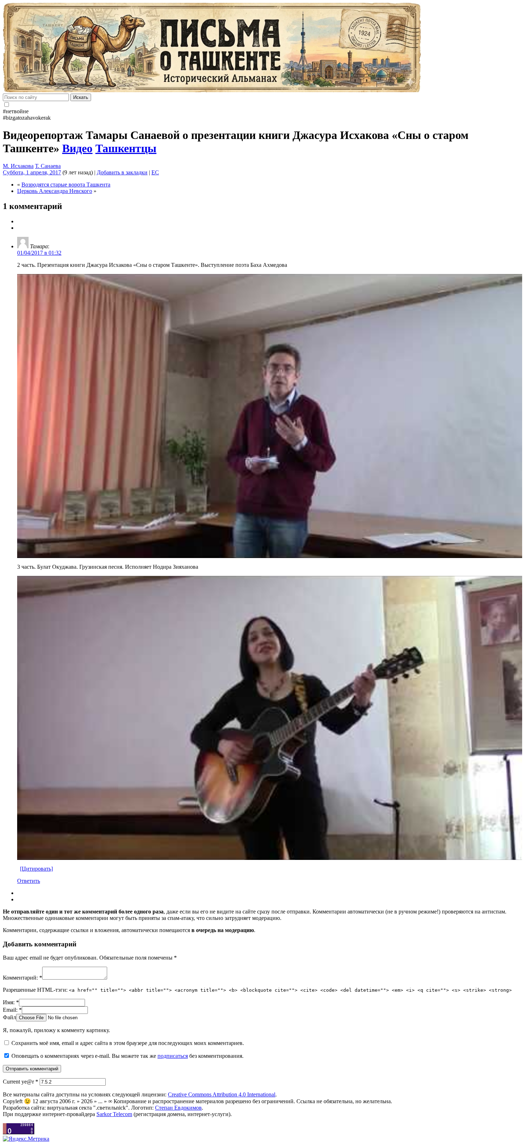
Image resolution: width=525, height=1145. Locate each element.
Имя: (11, 1002)
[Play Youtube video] (269, 416)
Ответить (28, 881)
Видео (77, 148)
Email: (12, 1010)
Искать (80, 97)
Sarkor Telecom (114, 1114)
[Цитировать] (36, 869)
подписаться (173, 1056)
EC (155, 172)
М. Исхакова (18, 166)
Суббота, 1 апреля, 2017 (32, 172)
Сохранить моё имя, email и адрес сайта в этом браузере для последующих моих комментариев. (127, 1043)
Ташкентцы (125, 148)
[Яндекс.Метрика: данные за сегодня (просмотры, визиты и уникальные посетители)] (26, 1139)
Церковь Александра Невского (54, 191)
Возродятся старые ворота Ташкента (65, 184)
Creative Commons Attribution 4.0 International (221, 1094)
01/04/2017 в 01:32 (39, 253)
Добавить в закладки (122, 172)
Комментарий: (22, 978)
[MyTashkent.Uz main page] (262, 48)
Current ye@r (20, 1082)
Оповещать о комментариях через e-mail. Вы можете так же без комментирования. (127, 1056)
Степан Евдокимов (178, 1108)
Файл (9, 1017)
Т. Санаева (48, 166)
